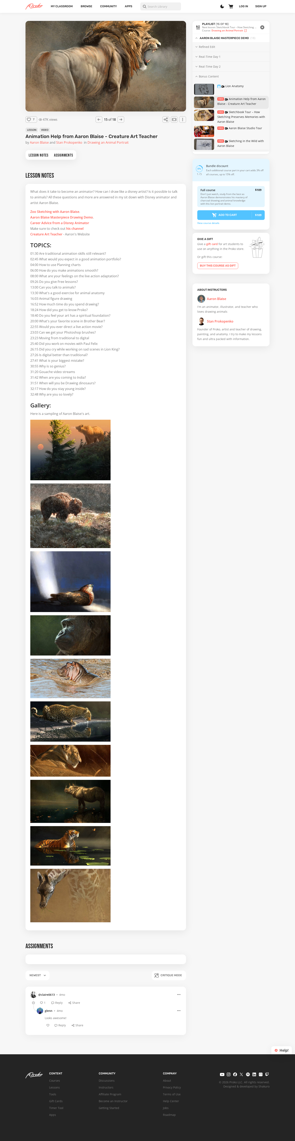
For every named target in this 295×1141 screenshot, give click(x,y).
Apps (128, 6)
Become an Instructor (113, 1101)
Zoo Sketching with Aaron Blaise (54, 211)
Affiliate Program (110, 1094)
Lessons (54, 1087)
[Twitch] (267, 1074)
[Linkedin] (254, 1074)
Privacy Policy (172, 1087)
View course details (208, 223)
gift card (212, 244)
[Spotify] (247, 1074)
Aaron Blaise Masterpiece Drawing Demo (61, 217)
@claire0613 (46, 995)
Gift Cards (56, 1101)
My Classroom (62, 6)
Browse (86, 6)
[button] (231, 27)
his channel (74, 228)
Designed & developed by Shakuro (246, 1086)
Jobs (166, 1108)
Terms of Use (172, 1094)
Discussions (107, 1080)
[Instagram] (228, 1074)
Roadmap (169, 1115)
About (167, 1080)
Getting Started (109, 1108)
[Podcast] (260, 1074)
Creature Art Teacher (46, 234)
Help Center (171, 1101)
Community (108, 6)
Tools (52, 1094)
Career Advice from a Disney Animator (59, 223)
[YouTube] (222, 1074)
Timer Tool (56, 1108)
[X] (241, 1074)
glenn (48, 1011)
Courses (54, 1080)
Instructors (106, 1087)
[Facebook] (235, 1074)
